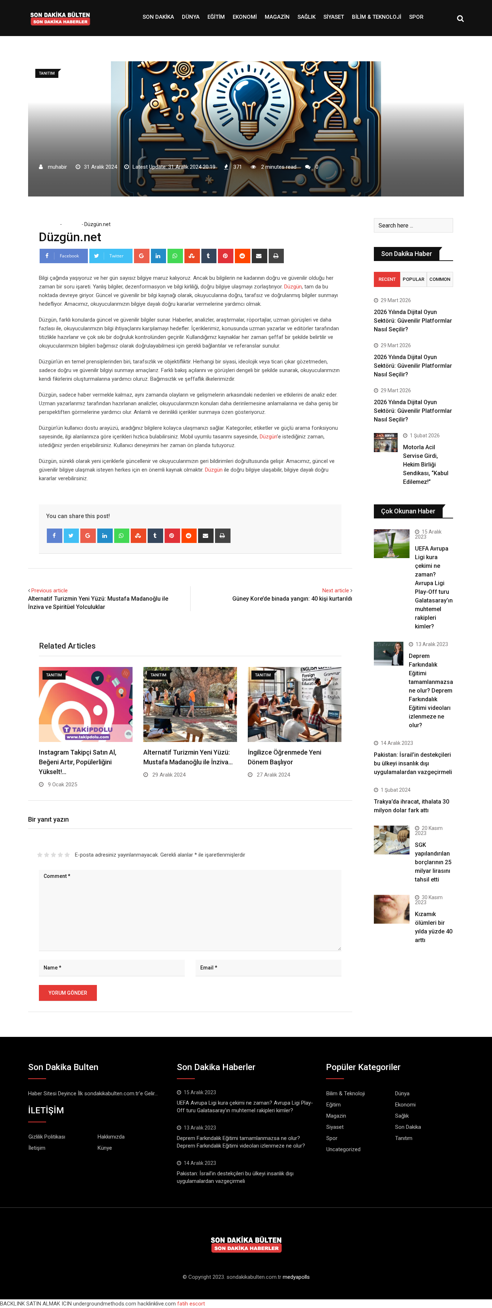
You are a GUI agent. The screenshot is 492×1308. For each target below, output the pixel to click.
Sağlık (307, 17)
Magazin (277, 17)
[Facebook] (54, 536)
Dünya (191, 17)
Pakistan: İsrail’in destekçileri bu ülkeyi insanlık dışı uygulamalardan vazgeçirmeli (413, 763)
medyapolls (296, 1277)
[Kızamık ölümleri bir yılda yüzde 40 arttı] (392, 909)
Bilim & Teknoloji (376, 17)
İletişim (36, 1148)
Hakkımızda (111, 1137)
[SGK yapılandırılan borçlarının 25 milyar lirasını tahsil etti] (392, 840)
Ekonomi (245, 17)
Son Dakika (158, 17)
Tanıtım (71, 224)
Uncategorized (343, 1149)
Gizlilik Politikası (46, 1137)
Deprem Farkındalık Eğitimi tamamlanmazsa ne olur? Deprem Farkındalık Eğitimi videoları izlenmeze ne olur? (431, 691)
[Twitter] (71, 536)
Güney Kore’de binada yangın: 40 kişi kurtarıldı (292, 598)
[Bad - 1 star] (39, 855)
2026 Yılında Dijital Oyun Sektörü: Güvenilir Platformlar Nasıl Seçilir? (413, 321)
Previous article (49, 590)
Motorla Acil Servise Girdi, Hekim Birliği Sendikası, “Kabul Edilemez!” (425, 464)
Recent (387, 279)
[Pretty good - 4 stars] (60, 855)
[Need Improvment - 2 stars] (46, 855)
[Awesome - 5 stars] (67, 855)
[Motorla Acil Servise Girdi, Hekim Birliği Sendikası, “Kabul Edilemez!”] (386, 442)
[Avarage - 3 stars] (53, 855)
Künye (105, 1148)
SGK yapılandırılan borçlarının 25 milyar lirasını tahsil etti (433, 862)
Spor (416, 17)
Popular (413, 279)
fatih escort (191, 1303)
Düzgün (293, 286)
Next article (335, 590)
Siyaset (333, 17)
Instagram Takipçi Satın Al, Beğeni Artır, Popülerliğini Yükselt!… (77, 761)
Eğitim (216, 17)
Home (51, 224)
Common (439, 279)
